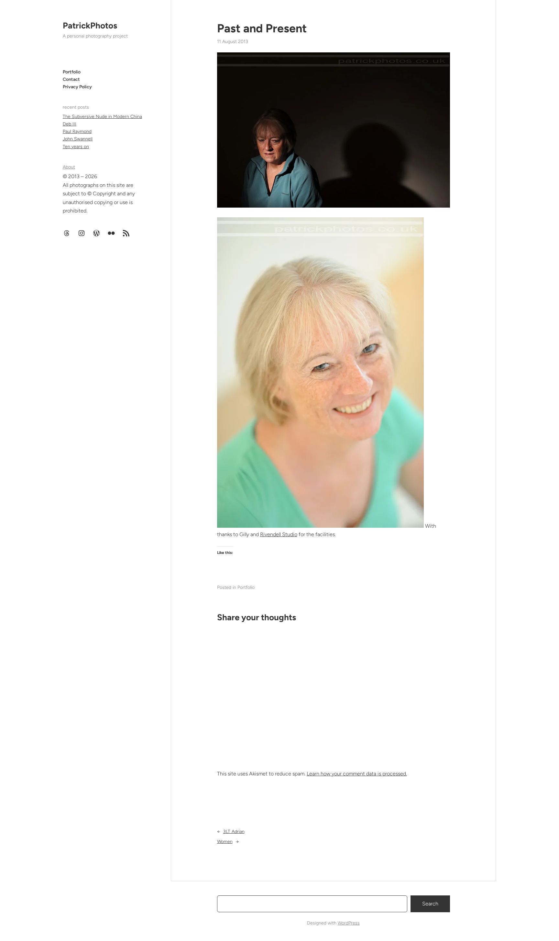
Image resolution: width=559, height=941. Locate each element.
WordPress (349, 923)
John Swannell (78, 139)
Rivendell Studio (278, 534)
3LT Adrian (234, 831)
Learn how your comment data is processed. (357, 774)
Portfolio (246, 587)
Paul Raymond (77, 131)
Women (225, 841)
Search (430, 904)
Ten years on (76, 146)
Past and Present (262, 28)
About (69, 167)
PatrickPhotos (90, 25)
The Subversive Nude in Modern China (102, 116)
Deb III (69, 124)
